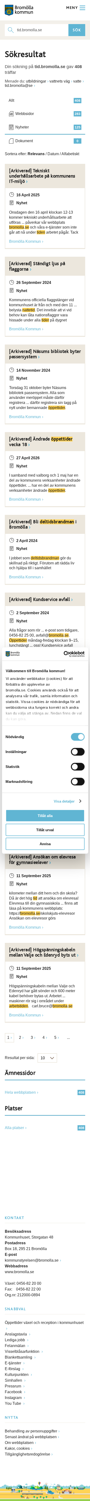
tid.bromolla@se (19, 85)
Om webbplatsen (19, 1443)
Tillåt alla (45, 816)
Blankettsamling (19, 1357)
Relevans (36, 154)
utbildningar (36, 81)
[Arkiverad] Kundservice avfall (39, 599)
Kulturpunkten (17, 1375)
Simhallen (14, 1380)
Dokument (46, 141)
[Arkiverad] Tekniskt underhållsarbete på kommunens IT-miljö (42, 176)
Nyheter (47, 127)
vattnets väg (59, 81)
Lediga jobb (15, 1340)
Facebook (14, 1392)
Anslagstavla (16, 1334)
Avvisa (45, 844)
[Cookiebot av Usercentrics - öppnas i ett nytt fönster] (64, 654)
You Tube (13, 1403)
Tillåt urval (45, 830)
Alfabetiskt (70, 154)
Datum (53, 154)
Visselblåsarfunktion (22, 1351)
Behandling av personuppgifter (31, 1431)
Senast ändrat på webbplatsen (31, 1437)
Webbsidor (47, 114)
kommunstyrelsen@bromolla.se (32, 1260)
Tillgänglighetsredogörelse (27, 1454)
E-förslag (13, 1369)
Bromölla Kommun (25, 241)
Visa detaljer (64, 801)
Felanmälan (15, 1346)
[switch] (77, 752)
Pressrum (13, 1386)
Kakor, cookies (17, 1448)
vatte (77, 81)
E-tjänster (13, 1363)
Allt (44, 100)
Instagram (14, 1398)
